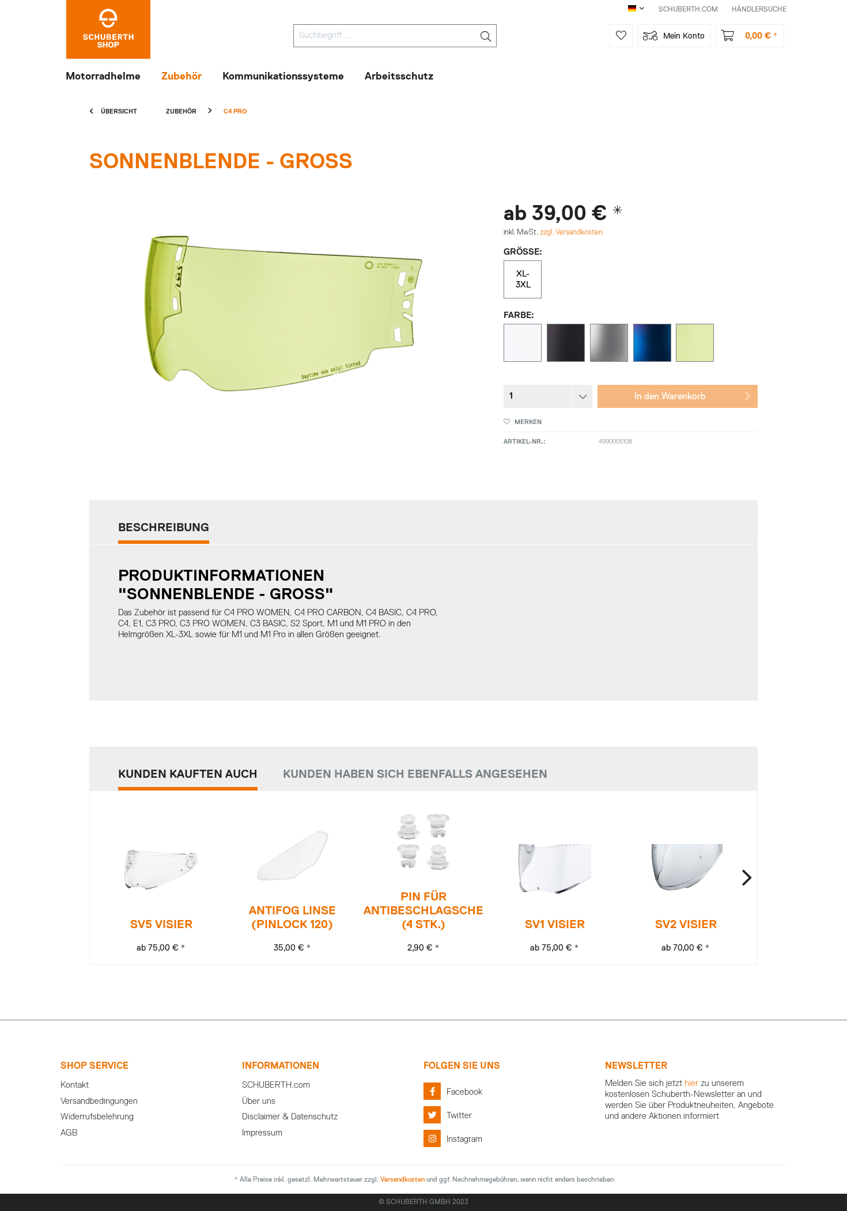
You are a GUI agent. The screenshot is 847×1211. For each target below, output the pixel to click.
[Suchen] (486, 35)
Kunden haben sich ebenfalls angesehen (415, 774)
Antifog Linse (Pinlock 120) (292, 917)
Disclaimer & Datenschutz (290, 1116)
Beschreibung (163, 527)
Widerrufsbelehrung (97, 1116)
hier (691, 1083)
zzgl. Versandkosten (571, 232)
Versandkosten (402, 1179)
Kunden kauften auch (188, 774)
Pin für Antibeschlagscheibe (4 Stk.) (423, 910)
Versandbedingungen (99, 1101)
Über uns (258, 1101)
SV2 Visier (686, 924)
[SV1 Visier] (554, 869)
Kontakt (74, 1085)
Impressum (262, 1133)
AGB (68, 1133)
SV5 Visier (161, 924)
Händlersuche (759, 9)
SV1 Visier (555, 924)
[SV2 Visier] (686, 869)
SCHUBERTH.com (276, 1085)
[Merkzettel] (621, 35)
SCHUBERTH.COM (688, 9)
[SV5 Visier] (161, 869)
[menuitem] (395, 35)
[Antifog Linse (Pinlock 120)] (292, 855)
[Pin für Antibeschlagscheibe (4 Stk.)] (423, 842)
